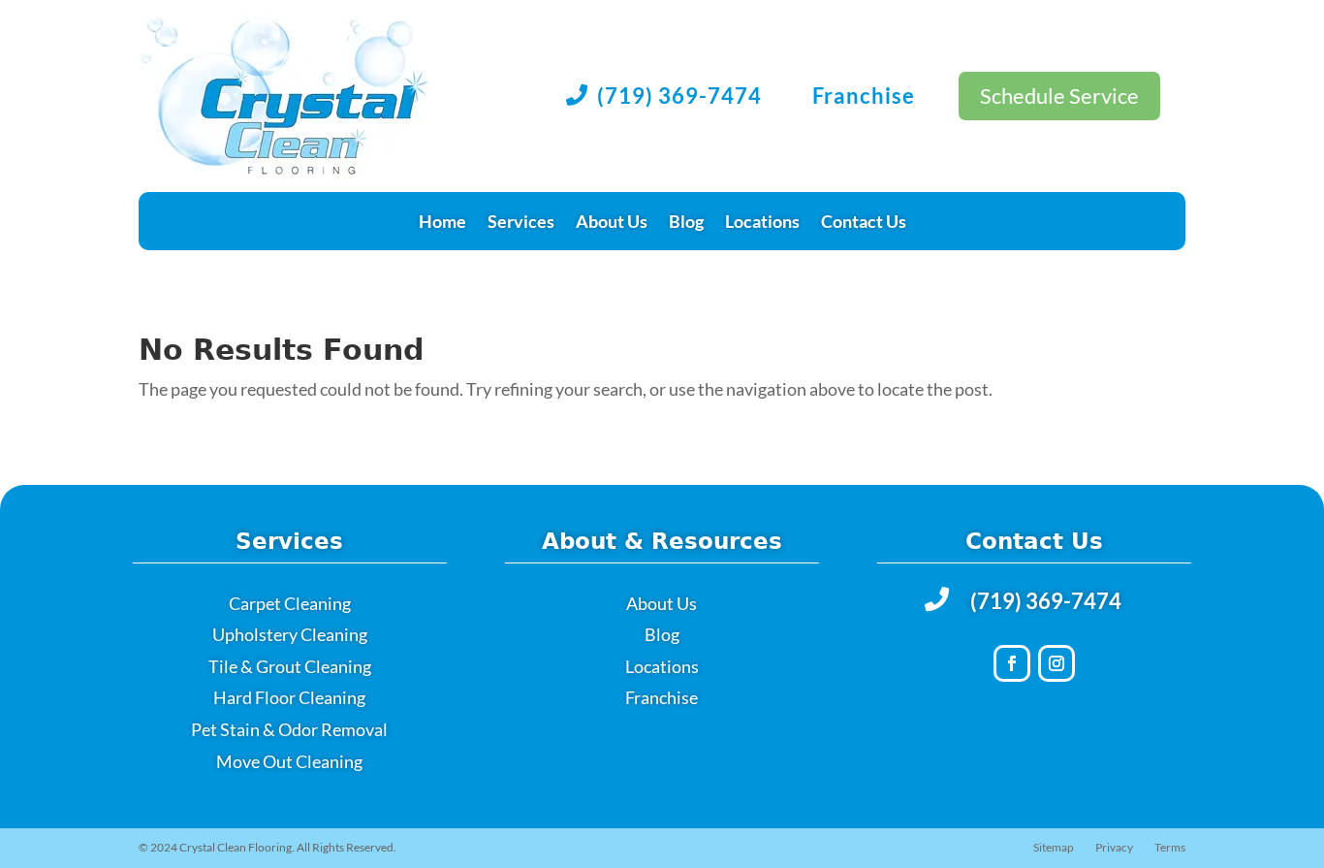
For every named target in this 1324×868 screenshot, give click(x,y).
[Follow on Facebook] (1011, 663)
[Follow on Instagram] (1056, 663)
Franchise (863, 95)
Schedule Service (1059, 95)
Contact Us (863, 223)
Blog (686, 223)
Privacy (1114, 847)
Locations (762, 223)
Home (442, 223)
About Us (611, 223)
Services (521, 223)
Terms (1169, 847)
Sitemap (1053, 847)
